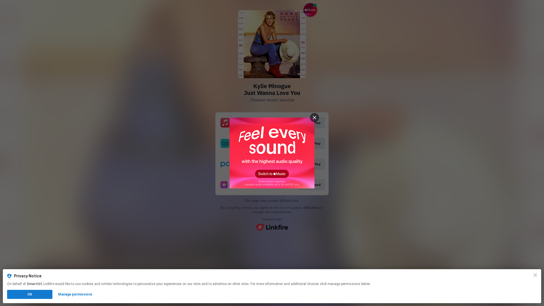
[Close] (535, 275)
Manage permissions (75, 294)
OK (29, 294)
